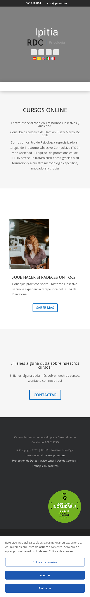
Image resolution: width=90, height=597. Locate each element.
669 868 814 (33, 3)
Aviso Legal (47, 460)
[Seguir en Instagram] (49, 52)
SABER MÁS (45, 307)
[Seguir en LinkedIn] (58, 478)
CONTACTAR (45, 394)
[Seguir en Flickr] (66, 478)
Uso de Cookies (66, 460)
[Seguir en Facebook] (34, 52)
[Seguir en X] (41, 52)
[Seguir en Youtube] (56, 52)
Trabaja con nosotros (45, 466)
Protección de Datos (24, 460)
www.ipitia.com (55, 455)
